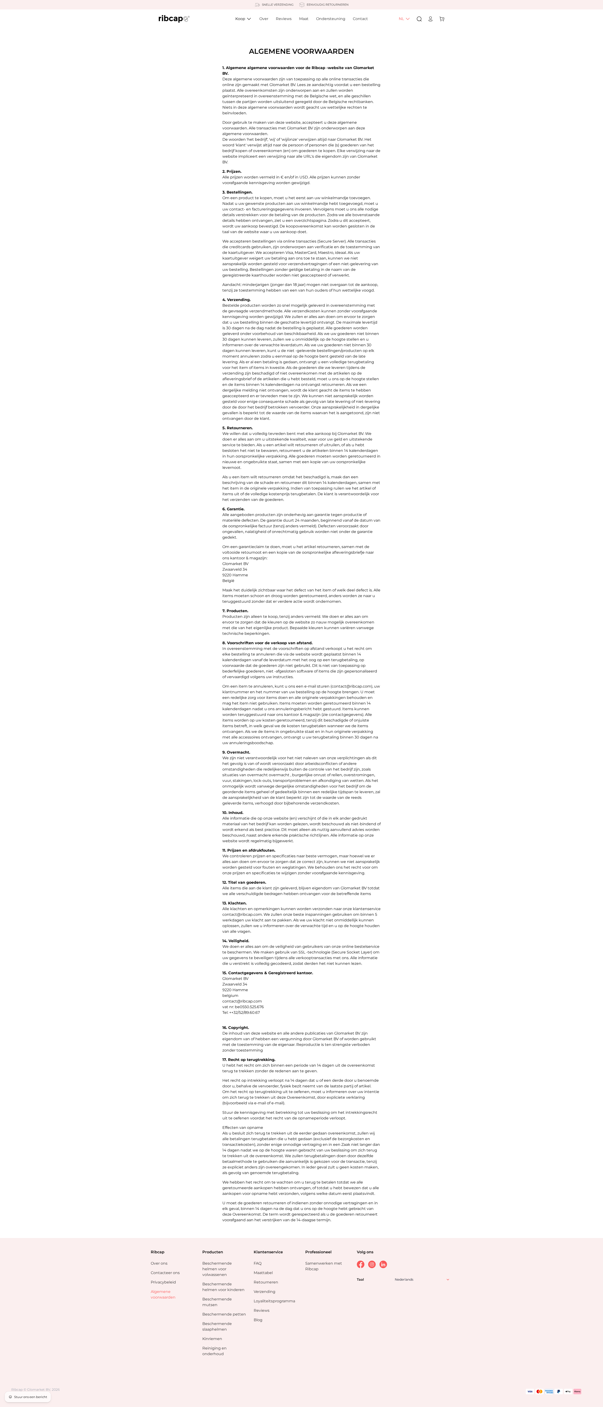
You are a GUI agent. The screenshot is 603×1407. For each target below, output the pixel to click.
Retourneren (266, 1282)
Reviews (284, 19)
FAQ (257, 1263)
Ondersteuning (330, 19)
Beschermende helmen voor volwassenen (217, 1269)
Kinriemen (212, 1339)
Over (263, 19)
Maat (304, 19)
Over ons (159, 1263)
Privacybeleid (163, 1282)
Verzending (264, 1291)
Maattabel (263, 1273)
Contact (360, 19)
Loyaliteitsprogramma (274, 1301)
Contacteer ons (165, 1273)
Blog (258, 1320)
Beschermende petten (224, 1314)
